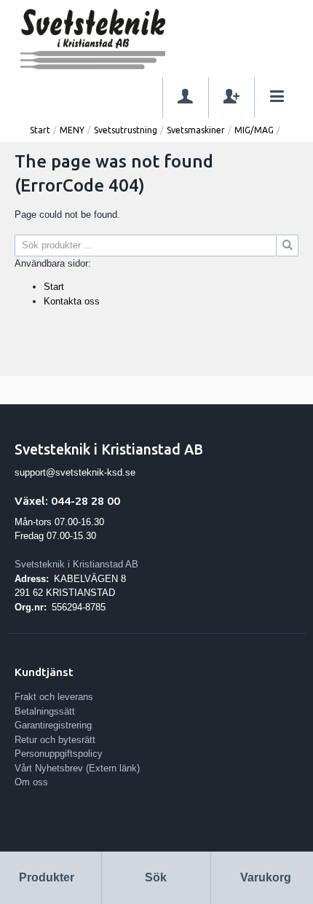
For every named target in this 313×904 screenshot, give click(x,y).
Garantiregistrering (53, 725)
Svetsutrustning (125, 130)
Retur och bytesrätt (55, 739)
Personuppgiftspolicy (59, 753)
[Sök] (287, 245)
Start (40, 130)
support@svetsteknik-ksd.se (75, 472)
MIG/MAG (254, 130)
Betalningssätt (45, 711)
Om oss (31, 782)
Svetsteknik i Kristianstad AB (76, 564)
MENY (72, 130)
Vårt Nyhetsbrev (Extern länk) (77, 768)
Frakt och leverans (54, 696)
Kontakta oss (72, 301)
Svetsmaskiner (196, 130)
